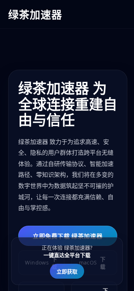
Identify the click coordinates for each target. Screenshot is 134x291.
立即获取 (67, 271)
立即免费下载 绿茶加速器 (67, 236)
